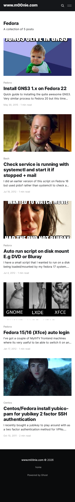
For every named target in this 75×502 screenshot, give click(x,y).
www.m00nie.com (20, 5)
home (38, 467)
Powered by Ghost (37, 475)
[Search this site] (62, 5)
